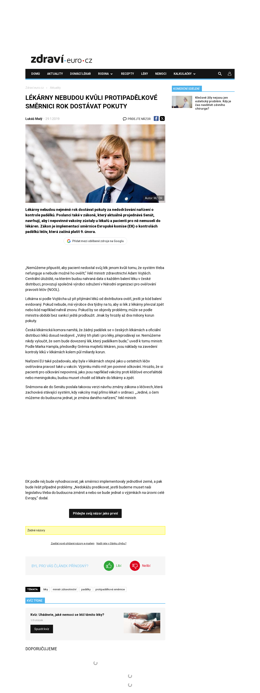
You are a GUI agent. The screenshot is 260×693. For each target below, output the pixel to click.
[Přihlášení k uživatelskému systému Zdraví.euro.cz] (230, 74)
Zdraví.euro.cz (34, 87)
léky (45, 589)
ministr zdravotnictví (64, 589)
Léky (144, 73)
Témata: (32, 589)
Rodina (103, 73)
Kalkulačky (183, 73)
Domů (35, 73)
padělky (86, 589)
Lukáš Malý (33, 119)
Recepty (127, 73)
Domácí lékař (80, 73)
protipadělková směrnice (110, 589)
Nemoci (160, 73)
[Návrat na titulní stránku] (61, 56)
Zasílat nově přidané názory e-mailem (72, 543)
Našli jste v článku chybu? (111, 543)
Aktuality (55, 73)
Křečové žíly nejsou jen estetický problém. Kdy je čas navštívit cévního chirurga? (213, 103)
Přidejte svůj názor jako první (95, 513)
